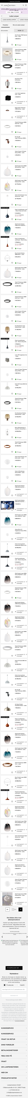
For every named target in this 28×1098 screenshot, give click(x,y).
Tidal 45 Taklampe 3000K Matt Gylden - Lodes (20, 50)
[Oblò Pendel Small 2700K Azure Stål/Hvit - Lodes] (14, 753)
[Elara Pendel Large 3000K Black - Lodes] (14, 782)
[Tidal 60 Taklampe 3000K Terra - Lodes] (14, 447)
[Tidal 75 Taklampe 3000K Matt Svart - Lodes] (14, 287)
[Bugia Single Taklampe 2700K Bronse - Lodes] (14, 112)
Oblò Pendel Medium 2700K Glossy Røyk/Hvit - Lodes (20, 603)
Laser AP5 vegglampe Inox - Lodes (21, 355)
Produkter (5, 25)
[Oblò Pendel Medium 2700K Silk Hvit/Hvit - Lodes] (14, 490)
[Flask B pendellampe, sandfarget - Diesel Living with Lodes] (14, 797)
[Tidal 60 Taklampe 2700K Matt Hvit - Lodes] (14, 593)
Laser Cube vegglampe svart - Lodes (20, 93)
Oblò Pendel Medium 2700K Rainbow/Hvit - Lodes (20, 617)
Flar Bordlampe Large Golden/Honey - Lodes (20, 326)
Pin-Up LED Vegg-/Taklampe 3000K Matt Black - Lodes (20, 690)
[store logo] (10, 5)
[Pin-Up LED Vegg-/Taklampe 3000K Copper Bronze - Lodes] (14, 141)
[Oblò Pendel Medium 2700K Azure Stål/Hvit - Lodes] (14, 229)
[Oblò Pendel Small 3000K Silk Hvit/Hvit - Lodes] (14, 171)
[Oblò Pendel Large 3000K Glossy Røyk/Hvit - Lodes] (14, 578)
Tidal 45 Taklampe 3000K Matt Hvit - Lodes (20, 646)
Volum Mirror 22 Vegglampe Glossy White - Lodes (21, 530)
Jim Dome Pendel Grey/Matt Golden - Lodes (21, 705)
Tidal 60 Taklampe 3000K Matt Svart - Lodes (20, 297)
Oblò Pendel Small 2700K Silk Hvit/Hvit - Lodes (21, 268)
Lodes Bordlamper (9, 19)
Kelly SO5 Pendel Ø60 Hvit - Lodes (21, 384)
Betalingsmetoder (9, 1050)
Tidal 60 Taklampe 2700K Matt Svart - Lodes (20, 399)
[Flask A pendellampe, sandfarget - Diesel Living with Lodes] (14, 243)
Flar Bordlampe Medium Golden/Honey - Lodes (20, 413)
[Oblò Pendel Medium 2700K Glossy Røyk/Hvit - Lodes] (14, 607)
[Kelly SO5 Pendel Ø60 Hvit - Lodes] (14, 389)
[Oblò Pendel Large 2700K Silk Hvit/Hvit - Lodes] (14, 855)
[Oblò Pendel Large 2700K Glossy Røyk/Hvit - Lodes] (14, 826)
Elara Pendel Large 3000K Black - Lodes (21, 778)
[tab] (14, 1028)
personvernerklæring (19, 1020)
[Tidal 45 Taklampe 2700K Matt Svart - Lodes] (14, 69)
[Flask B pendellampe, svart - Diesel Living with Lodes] (14, 563)
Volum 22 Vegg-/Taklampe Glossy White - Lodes (21, 370)
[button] (12, 45)
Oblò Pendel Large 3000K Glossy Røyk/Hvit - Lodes (21, 574)
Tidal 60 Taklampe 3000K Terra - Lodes (20, 442)
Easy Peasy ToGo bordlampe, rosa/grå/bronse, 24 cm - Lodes (20, 79)
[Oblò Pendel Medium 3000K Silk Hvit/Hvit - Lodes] (14, 505)
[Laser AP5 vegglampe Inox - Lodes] (14, 360)
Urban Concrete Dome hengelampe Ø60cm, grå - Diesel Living (21, 544)
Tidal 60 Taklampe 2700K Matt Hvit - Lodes (20, 588)
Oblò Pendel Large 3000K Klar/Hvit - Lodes (21, 632)
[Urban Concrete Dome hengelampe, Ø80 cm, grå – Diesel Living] (14, 680)
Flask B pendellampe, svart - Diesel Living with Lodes (20, 559)
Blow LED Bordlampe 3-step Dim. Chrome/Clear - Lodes (20, 428)
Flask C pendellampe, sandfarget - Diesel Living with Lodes (21, 719)
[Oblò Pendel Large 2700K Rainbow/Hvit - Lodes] (14, 185)
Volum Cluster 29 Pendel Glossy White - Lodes (20, 312)
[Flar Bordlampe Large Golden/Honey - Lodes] (14, 330)
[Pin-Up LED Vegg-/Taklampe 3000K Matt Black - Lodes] (14, 694)
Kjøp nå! (16, 10)
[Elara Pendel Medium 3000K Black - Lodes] (14, 258)
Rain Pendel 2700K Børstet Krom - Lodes (21, 35)
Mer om (4, 1072)
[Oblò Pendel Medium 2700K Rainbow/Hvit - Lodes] (14, 622)
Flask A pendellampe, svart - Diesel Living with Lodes (20, 341)
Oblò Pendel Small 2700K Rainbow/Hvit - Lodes (21, 894)
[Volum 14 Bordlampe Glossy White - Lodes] (14, 476)
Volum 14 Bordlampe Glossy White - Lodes (19, 472)
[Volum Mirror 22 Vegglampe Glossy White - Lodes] (14, 534)
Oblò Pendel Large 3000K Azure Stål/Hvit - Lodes (21, 515)
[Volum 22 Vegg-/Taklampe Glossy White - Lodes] (14, 374)
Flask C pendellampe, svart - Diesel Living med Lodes (21, 210)
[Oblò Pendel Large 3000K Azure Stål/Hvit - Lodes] (14, 519)
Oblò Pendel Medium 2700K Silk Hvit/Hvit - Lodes (20, 486)
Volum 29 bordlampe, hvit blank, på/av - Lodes (21, 457)
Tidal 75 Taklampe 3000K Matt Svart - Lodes (20, 282)
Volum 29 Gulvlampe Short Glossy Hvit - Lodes (21, 836)
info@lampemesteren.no (14, 1092)
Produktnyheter (9, 1078)
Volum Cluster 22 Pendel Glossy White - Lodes (20, 152)
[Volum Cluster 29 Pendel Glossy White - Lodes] (14, 316)
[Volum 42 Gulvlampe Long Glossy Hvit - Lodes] (14, 200)
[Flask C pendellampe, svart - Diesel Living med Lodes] (14, 214)
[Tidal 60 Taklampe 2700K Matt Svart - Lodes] (14, 403)
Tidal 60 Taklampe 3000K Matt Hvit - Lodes (20, 123)
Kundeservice (7, 1028)
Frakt (3, 1061)
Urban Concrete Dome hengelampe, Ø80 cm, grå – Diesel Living (21, 675)
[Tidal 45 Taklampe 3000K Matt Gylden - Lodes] (14, 54)
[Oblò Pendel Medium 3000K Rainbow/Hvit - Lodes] (14, 811)
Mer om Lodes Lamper (19, 25)
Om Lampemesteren (9, 1067)
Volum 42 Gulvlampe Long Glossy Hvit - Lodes (21, 195)
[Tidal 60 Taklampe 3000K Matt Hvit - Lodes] (14, 127)
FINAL (13, 12)
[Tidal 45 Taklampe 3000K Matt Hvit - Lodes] (14, 651)
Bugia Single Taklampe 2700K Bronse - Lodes (20, 108)
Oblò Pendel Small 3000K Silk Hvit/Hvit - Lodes (21, 166)
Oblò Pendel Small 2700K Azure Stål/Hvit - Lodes (21, 748)
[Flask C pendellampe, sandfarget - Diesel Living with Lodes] (14, 724)
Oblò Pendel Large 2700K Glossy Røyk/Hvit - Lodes (21, 822)
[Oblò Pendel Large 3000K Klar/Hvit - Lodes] (14, 636)
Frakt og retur (8, 1039)
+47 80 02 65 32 (14, 1090)
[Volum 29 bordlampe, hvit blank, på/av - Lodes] (14, 461)
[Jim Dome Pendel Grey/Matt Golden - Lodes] (14, 709)
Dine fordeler (7, 1045)
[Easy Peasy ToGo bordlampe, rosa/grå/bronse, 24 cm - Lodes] (14, 83)
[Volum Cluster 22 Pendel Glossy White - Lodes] (14, 156)
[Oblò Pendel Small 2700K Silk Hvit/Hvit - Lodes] (14, 272)
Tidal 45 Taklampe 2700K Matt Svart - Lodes (20, 64)
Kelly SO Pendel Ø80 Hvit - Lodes (21, 661)
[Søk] (23, 5)
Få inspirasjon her (13, 968)
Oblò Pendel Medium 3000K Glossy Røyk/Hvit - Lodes (20, 734)
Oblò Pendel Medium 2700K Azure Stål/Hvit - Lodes (20, 224)
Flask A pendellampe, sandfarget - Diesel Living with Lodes (21, 239)
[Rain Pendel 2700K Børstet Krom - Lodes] (14, 40)
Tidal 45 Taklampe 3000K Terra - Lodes (20, 763)
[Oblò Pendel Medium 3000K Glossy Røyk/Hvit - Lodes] (14, 738)
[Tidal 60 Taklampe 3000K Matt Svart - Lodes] (14, 301)
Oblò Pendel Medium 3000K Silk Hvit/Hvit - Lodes (20, 501)
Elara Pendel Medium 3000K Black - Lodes (20, 253)
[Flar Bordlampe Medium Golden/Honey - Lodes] (14, 418)
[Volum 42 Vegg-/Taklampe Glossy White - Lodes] (14, 884)
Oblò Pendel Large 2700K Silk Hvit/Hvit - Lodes (21, 851)
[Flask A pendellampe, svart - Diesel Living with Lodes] (14, 345)
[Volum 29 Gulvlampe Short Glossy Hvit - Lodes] (14, 840)
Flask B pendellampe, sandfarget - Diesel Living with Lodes (21, 792)
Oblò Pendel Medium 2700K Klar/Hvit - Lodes (20, 865)
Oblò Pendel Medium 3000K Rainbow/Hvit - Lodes (20, 807)
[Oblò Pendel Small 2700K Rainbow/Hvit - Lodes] (14, 899)
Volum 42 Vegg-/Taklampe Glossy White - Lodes (21, 880)
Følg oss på (6, 1056)
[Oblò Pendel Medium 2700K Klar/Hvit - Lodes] (14, 870)
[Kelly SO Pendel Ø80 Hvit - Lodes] (14, 665)
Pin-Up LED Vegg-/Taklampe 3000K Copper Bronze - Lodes (20, 137)
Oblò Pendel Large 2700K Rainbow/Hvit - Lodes (21, 181)
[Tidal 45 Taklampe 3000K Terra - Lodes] (14, 767)
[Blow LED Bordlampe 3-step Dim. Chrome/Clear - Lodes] (14, 432)
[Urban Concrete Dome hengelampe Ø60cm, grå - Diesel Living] (14, 549)
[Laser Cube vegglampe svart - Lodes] (14, 98)
